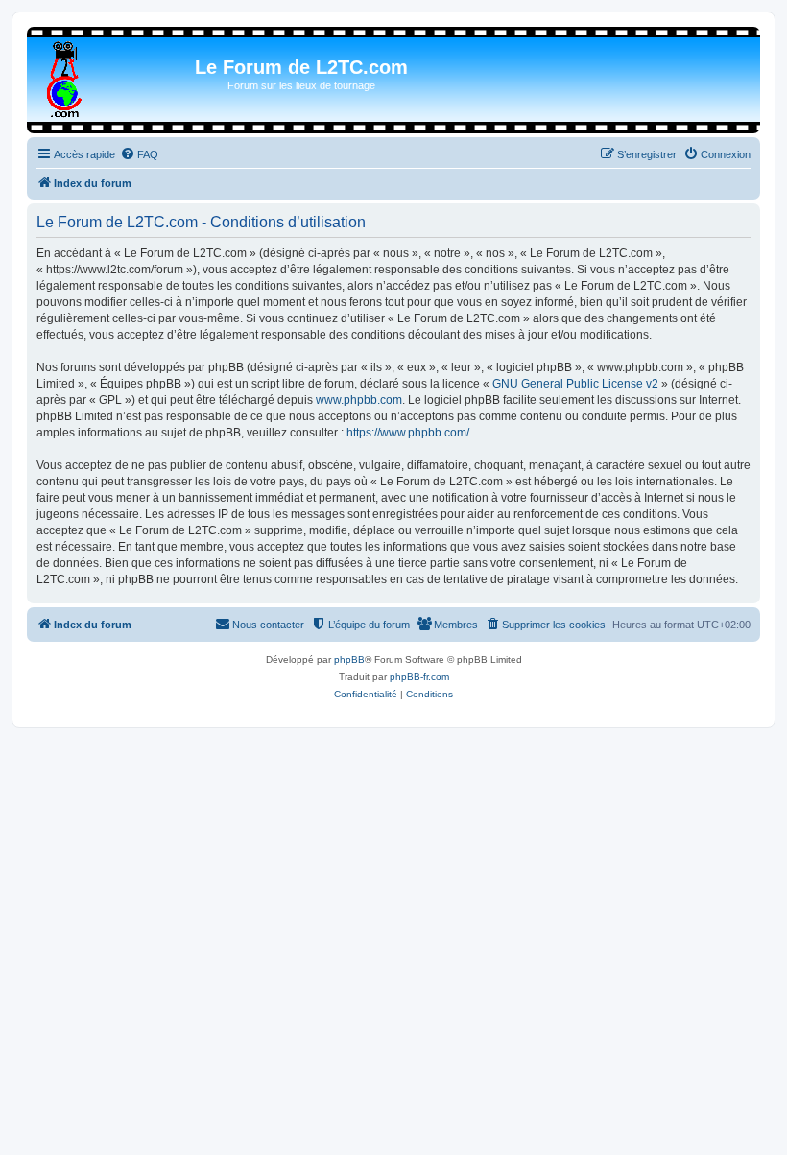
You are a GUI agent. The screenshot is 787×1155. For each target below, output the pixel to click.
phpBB (349, 659)
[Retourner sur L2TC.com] (66, 76)
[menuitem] (139, 154)
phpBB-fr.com (419, 677)
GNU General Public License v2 (575, 383)
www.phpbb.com (359, 400)
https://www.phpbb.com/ (407, 432)
